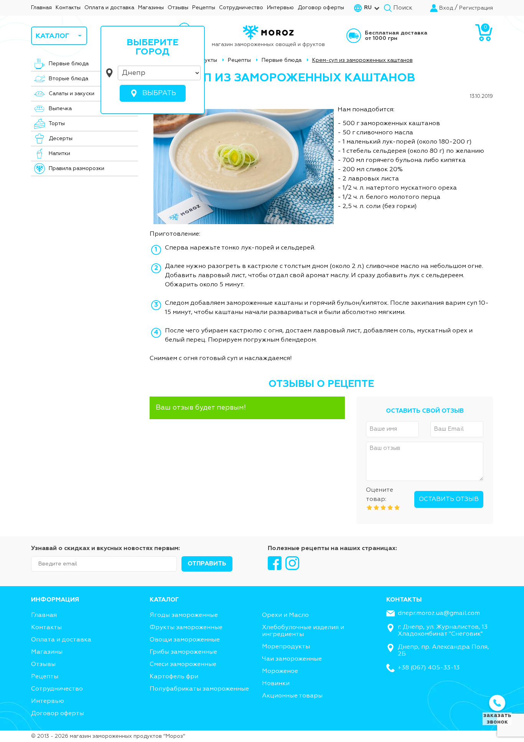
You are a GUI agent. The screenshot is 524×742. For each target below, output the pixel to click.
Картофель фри (174, 677)
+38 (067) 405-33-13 (429, 668)
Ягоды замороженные (184, 615)
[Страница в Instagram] (292, 563)
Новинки (276, 684)
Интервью (280, 7)
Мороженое (280, 671)
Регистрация (476, 8)
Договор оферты (321, 7)
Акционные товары (292, 696)
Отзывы (178, 7)
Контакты (68, 7)
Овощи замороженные (185, 640)
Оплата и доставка (109, 7)
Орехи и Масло (285, 615)
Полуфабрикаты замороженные (199, 689)
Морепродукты (286, 647)
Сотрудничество (241, 7)
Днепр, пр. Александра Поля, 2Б (443, 650)
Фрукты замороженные (186, 628)
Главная (41, 7)
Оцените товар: (379, 494)
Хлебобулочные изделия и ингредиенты (303, 631)
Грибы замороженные (183, 652)
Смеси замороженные (183, 664)
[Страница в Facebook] (275, 563)
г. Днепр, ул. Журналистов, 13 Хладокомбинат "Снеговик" (443, 630)
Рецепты (203, 7)
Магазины (151, 7)
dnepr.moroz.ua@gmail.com (439, 613)
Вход (446, 8)
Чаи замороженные (292, 659)
